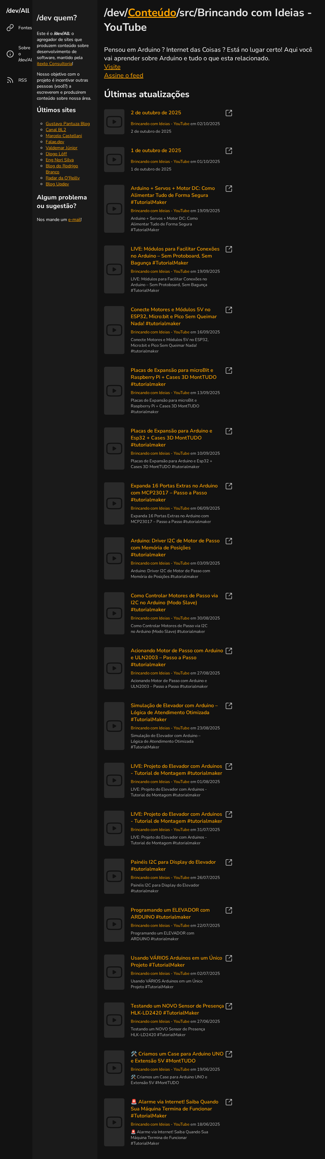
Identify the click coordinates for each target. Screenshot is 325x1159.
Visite (112, 67)
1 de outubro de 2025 (156, 150)
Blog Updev (57, 184)
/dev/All (17, 10)
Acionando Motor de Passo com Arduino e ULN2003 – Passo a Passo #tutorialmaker (177, 657)
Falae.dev (55, 142)
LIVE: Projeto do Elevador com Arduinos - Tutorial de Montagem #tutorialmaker (176, 770)
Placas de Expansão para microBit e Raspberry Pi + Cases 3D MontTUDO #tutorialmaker (173, 377)
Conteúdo (152, 12)
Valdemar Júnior (61, 148)
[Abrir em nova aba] (229, 114)
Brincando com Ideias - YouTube (160, 124)
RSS (22, 80)
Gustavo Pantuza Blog (68, 124)
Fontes (25, 28)
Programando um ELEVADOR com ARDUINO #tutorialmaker (170, 914)
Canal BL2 (56, 130)
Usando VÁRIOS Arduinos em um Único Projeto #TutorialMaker (176, 961)
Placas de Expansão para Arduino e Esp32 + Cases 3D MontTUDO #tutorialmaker (171, 437)
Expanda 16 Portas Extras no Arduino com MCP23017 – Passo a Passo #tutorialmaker (174, 492)
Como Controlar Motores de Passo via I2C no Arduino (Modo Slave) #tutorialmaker (174, 602)
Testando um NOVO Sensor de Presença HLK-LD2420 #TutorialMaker (177, 1009)
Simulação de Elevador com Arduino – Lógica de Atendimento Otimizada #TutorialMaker (174, 712)
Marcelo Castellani (64, 136)
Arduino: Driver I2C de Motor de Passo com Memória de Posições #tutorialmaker (175, 547)
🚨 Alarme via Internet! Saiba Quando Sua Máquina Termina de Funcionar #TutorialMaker (174, 1108)
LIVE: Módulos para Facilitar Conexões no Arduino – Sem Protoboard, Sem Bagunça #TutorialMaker (175, 255)
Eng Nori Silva (60, 160)
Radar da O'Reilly (63, 178)
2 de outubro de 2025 (156, 112)
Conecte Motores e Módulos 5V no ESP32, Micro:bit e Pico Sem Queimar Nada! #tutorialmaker (174, 316)
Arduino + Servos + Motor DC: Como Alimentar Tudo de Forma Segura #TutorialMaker (173, 195)
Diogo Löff (56, 154)
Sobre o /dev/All (25, 54)
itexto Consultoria (54, 64)
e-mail (74, 220)
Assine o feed (123, 75)
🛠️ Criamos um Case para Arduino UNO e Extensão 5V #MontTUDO (177, 1057)
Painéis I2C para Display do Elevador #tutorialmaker (173, 866)
